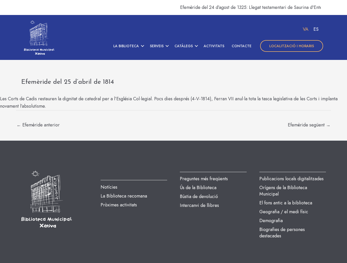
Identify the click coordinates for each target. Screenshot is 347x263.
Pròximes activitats (119, 205)
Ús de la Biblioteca (198, 187)
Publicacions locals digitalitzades (291, 178)
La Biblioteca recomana (124, 196)
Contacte (241, 45)
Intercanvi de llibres (199, 205)
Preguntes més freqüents (204, 178)
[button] (142, 46)
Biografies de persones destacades (282, 232)
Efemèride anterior (38, 125)
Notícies (109, 187)
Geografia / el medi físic (283, 211)
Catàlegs (184, 45)
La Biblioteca (126, 45)
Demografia (271, 220)
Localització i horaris (291, 45)
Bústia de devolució (199, 196)
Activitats (214, 45)
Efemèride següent (309, 125)
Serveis (157, 45)
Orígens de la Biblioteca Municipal (283, 190)
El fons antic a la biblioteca (285, 203)
